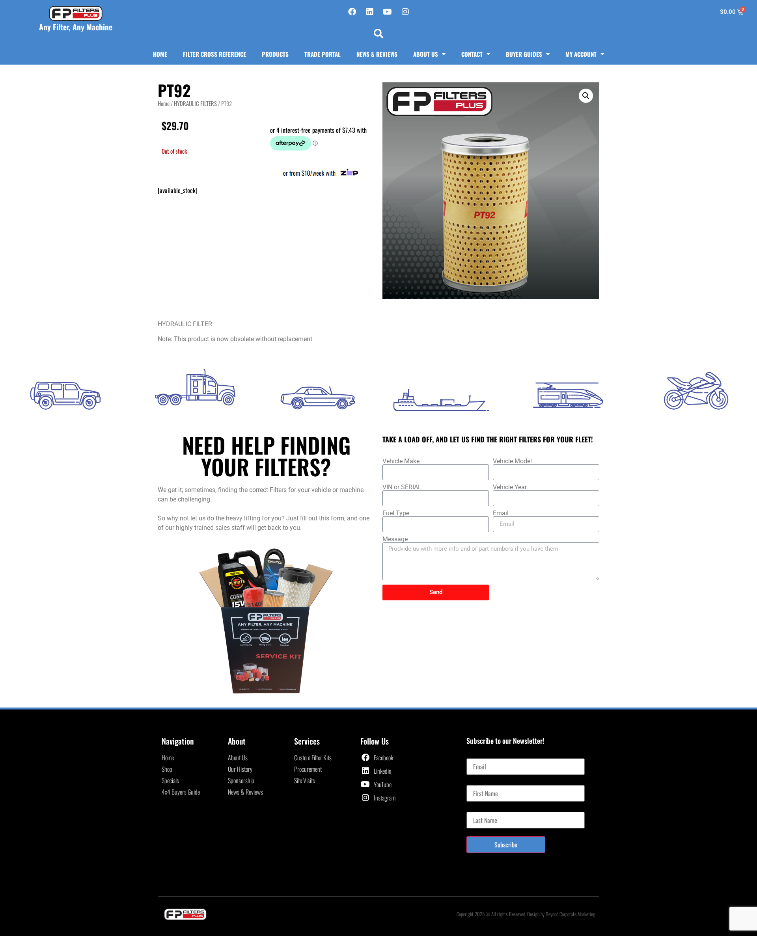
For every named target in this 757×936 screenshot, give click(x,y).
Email (501, 513)
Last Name (478, 809)
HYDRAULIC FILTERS (195, 103)
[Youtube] (387, 12)
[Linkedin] (370, 12)
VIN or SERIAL (401, 487)
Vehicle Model (512, 461)
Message (395, 539)
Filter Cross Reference (214, 54)
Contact (472, 54)
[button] (378, 33)
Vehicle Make (401, 461)
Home (160, 54)
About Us (425, 54)
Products (275, 54)
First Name (478, 782)
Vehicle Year (510, 487)
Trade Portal (322, 54)
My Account (581, 54)
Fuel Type (395, 513)
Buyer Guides (524, 54)
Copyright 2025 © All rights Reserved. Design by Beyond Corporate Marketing (526, 914)
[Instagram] (405, 12)
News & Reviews (376, 54)
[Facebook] (352, 12)
